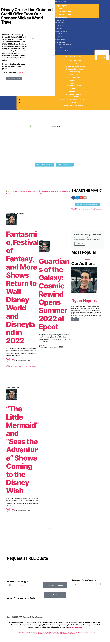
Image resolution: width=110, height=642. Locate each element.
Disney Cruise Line (59, 23)
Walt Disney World (59, 2)
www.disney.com (75, 627)
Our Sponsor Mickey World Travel (59, 45)
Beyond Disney (59, 42)
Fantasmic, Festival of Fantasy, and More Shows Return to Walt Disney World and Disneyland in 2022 (22, 287)
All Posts (75, 319)
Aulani (59, 28)
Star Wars (59, 25)
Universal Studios (59, 39)
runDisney (59, 36)
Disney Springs (61, 17)
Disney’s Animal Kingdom (61, 14)
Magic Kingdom (61, 6)
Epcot (61, 8)
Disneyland (60, 20)
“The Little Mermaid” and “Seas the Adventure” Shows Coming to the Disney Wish (22, 449)
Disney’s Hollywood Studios (61, 11)
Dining (59, 34)
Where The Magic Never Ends (21, 598)
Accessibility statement (59, 50)
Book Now (80, 244)
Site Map (60, 47)
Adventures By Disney (60, 31)
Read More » (10, 359)
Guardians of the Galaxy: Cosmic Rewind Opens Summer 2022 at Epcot (54, 294)
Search (102, 57)
